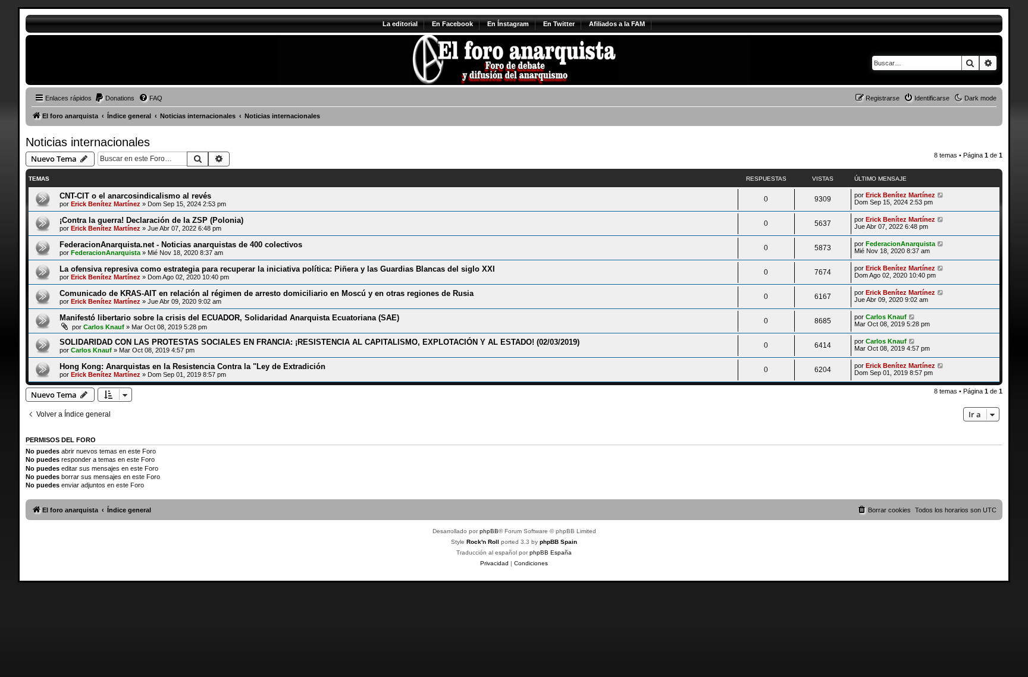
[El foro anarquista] (125, 60)
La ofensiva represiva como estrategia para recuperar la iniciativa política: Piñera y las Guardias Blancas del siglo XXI (277, 268)
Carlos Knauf (103, 326)
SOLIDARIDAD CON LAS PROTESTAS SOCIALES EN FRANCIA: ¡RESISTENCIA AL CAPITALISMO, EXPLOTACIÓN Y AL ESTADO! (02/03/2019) (319, 342)
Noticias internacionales (88, 142)
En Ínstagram (508, 23)
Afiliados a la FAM (617, 23)
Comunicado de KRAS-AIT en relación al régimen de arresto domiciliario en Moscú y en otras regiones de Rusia (266, 293)
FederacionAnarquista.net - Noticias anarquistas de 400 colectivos (180, 244)
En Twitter (559, 23)
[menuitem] (114, 98)
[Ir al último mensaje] (941, 195)
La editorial (400, 23)
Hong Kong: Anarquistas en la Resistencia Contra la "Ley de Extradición (192, 366)
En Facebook (452, 23)
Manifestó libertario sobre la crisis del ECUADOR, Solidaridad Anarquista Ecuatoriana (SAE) (229, 317)
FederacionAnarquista (105, 252)
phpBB (489, 531)
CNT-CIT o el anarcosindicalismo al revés (135, 195)
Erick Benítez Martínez (105, 203)
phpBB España (550, 552)
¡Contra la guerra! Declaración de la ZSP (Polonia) (151, 220)
